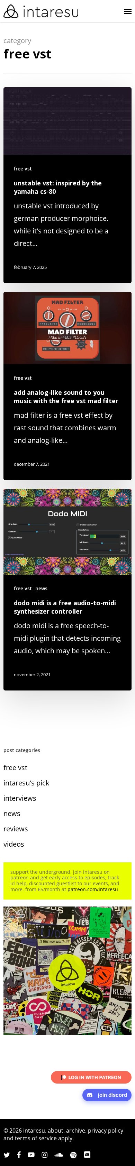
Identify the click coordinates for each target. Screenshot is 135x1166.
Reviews (15, 828)
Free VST (23, 168)
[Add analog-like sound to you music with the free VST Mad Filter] (67, 386)
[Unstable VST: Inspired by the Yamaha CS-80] (67, 185)
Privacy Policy (105, 1130)
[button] (128, 11)
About (55, 1130)
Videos (13, 844)
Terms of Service (36, 1138)
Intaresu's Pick (26, 783)
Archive (75, 1130)
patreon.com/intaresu (93, 889)
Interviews (19, 798)
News (41, 588)
